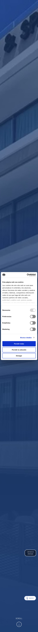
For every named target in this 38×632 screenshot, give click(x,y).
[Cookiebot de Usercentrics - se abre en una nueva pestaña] (27, 275)
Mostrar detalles (26, 337)
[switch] (33, 316)
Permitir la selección (19, 350)
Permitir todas (19, 344)
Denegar (19, 356)
